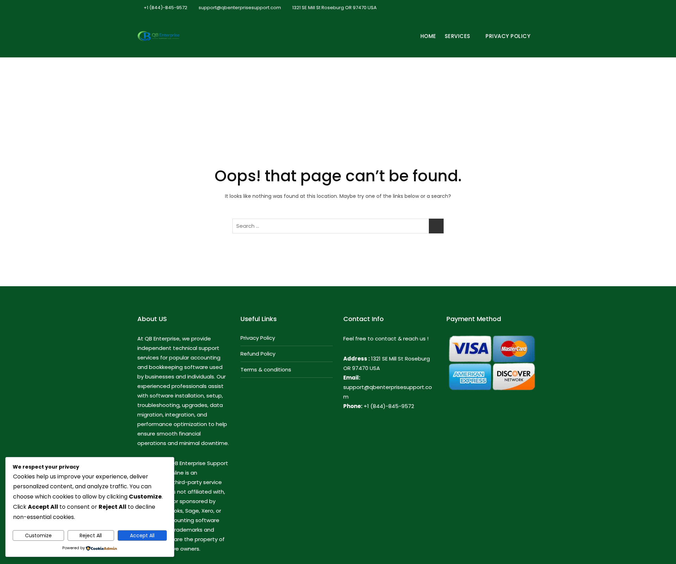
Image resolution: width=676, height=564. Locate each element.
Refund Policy (257, 353)
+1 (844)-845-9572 (165, 7)
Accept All (142, 535)
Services (457, 36)
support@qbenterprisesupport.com (239, 7)
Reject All (91, 535)
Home (428, 36)
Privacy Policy (508, 36)
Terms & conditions (265, 369)
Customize (38, 535)
